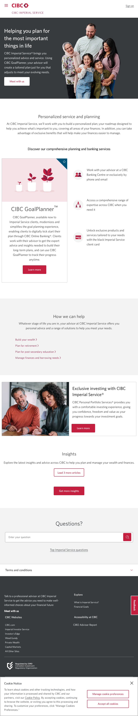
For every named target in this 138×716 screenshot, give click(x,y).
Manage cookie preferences (108, 693)
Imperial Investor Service (17, 629)
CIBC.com (10, 625)
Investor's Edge (12, 633)
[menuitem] (103, 602)
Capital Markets (13, 646)
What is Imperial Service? (86, 602)
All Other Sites (12, 651)
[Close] (132, 683)
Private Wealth (12, 642)
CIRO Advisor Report (85, 624)
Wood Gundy (11, 638)
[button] (130, 5)
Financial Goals (81, 606)
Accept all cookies (108, 703)
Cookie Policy (32, 697)
